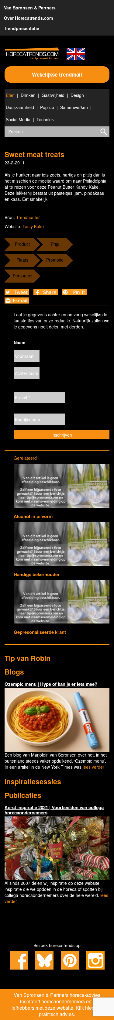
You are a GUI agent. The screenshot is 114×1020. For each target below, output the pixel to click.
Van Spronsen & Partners (30, 8)
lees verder (93, 767)
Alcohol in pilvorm (33, 516)
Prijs (55, 244)
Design (77, 95)
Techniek (45, 119)
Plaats (22, 260)
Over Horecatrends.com (28, 18)
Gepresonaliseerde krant (40, 632)
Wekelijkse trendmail (57, 74)
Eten (10, 95)
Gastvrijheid (53, 95)
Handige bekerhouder (37, 574)
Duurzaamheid (20, 107)
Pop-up (47, 107)
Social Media (18, 119)
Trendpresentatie (21, 28)
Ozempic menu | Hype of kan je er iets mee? (51, 684)
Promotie (55, 260)
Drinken (28, 95)
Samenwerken (74, 107)
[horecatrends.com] (32, 53)
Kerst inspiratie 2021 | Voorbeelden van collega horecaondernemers (54, 810)
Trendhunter (28, 217)
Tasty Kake (33, 226)
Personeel (22, 276)
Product (22, 244)
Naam (19, 342)
